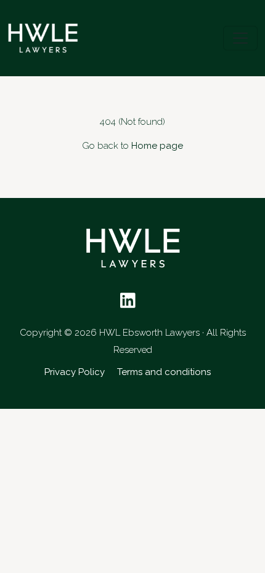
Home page (157, 145)
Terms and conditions (164, 371)
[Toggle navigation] (240, 38)
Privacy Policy (74, 371)
